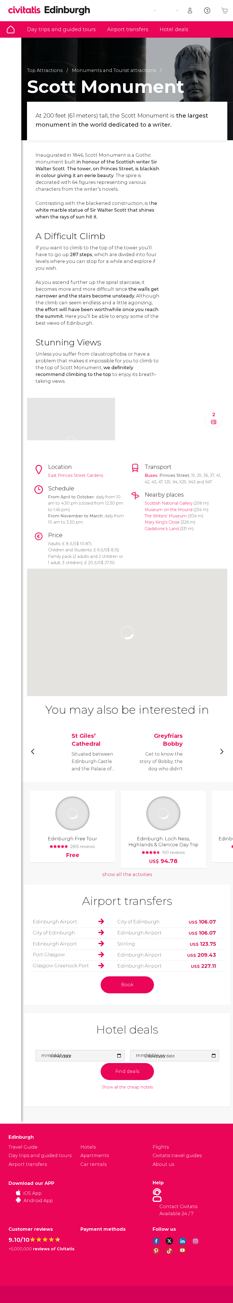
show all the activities (127, 874)
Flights (161, 1147)
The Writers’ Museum (166, 515)
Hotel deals (174, 29)
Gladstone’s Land (162, 528)
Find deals (127, 1071)
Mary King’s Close (162, 522)
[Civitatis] (20, 1294)
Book (127, 984)
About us (163, 1164)
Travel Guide (10, 29)
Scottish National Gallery (168, 503)
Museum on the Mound (168, 509)
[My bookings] (190, 10)
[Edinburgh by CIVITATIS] (26, 10)
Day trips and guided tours (61, 29)
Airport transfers (127, 29)
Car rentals (93, 1164)
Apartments (94, 1155)
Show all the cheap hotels (127, 1087)
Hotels (88, 1147)
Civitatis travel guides (177, 1155)
